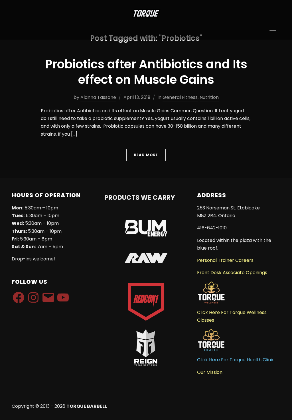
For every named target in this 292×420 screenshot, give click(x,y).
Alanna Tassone (98, 97)
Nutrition (209, 97)
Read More (146, 154)
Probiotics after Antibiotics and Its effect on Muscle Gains (146, 72)
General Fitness (180, 97)
